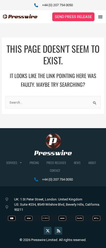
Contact (55, 170)
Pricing (34, 162)
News (77, 162)
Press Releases (56, 162)
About (92, 162)
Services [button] (11, 162)
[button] (100, 16)
